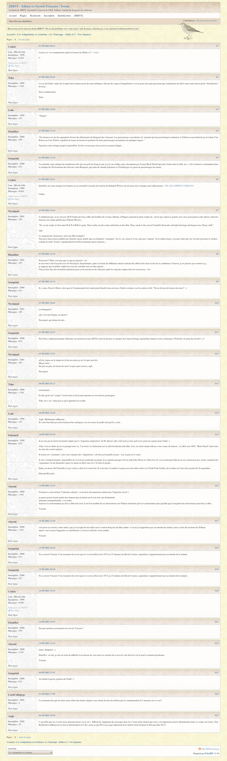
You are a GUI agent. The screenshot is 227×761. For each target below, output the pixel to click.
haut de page (25, 737)
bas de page (24, 39)
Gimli (96, 52)
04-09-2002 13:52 (47, 672)
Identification (64, 15)
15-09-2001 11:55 (47, 485)
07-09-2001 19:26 (47, 210)
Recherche (35, 15)
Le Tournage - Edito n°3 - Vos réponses (70, 34)
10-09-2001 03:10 (47, 434)
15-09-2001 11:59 (47, 520)
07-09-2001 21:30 (47, 253)
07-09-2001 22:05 (47, 303)
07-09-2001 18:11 (47, 179)
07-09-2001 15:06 (47, 109)
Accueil (13, 15)
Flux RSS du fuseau (210, 748)
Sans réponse (211, 20)
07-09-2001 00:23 (47, 46)
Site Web (15, 65)
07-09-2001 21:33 (47, 281)
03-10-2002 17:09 (47, 694)
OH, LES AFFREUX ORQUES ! (179, 185)
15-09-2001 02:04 (47, 547)
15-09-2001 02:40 (47, 569)
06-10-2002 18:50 (47, 715)
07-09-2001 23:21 (47, 353)
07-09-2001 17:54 (47, 157)
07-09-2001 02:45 (47, 77)
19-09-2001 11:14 (47, 643)
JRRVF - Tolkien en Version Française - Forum (39, 6)
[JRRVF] (78, 15)
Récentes (200, 20)
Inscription (49, 15)
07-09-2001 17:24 (47, 130)
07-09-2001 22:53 (47, 332)
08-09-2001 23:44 (47, 412)
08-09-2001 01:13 (47, 383)
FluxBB (209, 753)
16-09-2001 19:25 (47, 590)
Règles (23, 15)
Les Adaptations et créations (32, 34)
